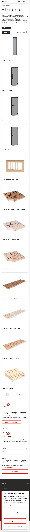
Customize (14, 521)
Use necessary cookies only (15, 526)
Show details (20, 512)
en (24, 1)
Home (3, 5)
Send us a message (11, 422)
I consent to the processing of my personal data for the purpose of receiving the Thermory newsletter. (16, 462)
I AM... (3, 445)
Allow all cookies (15, 517)
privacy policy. (10, 467)
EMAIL (3, 451)
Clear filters (6, 27)
